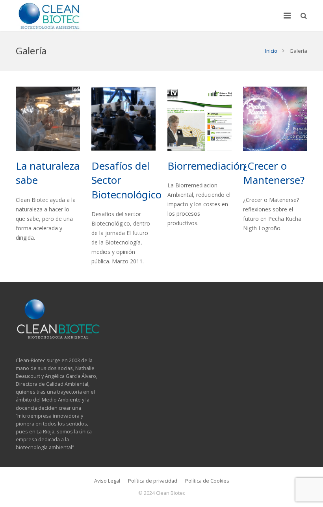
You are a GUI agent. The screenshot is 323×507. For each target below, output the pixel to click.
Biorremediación (206, 166)
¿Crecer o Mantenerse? (273, 173)
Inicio (271, 50)
